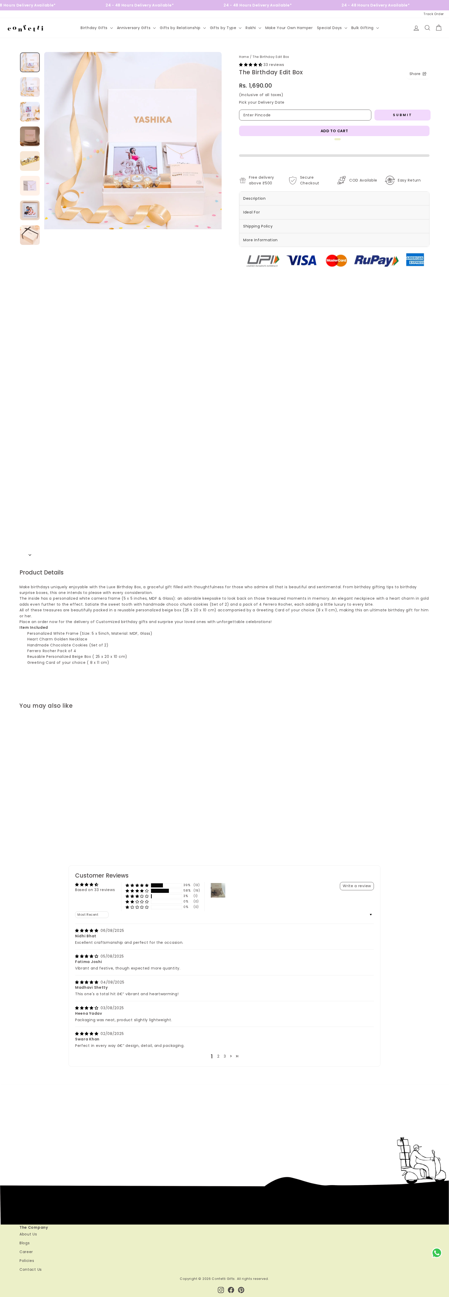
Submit (402, 114)
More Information (260, 240)
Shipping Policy (258, 226)
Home (244, 57)
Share (415, 73)
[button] (251, 64)
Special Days (330, 27)
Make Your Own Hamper (289, 27)
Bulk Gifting (363, 27)
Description (254, 198)
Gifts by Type (224, 27)
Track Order (434, 14)
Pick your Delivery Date (262, 102)
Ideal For (251, 212)
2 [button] (218, 1199)
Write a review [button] (357, 1028)
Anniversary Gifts (134, 27)
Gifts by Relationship (181, 27)
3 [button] (225, 1199)
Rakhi (251, 27)
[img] (87, 1073)
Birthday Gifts (95, 27)
